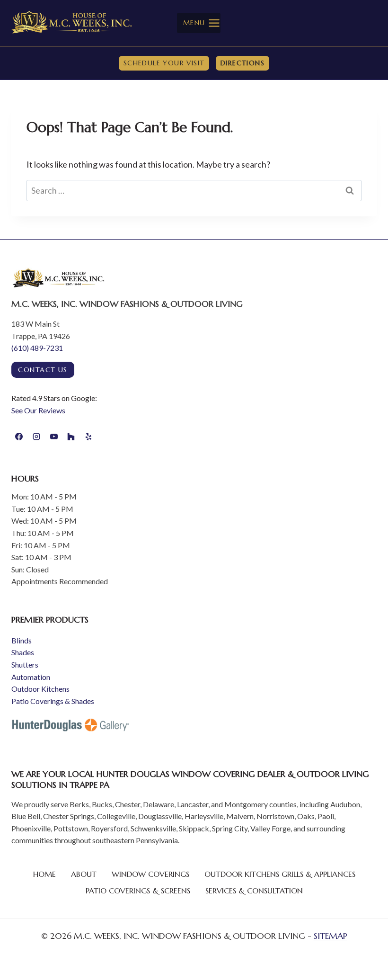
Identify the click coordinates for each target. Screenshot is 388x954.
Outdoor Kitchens (40, 688)
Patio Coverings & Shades (52, 700)
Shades (22, 652)
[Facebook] (18, 436)
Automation (30, 676)
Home (44, 874)
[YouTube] (54, 436)
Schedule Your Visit (164, 63)
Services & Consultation (254, 890)
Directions (242, 63)
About (84, 874)
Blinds (21, 640)
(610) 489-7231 (37, 347)
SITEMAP (330, 935)
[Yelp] (88, 436)
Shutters (24, 664)
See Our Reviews (38, 410)
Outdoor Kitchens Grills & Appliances (279, 874)
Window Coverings (150, 874)
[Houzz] (71, 436)
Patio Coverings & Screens (138, 890)
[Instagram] (36, 436)
